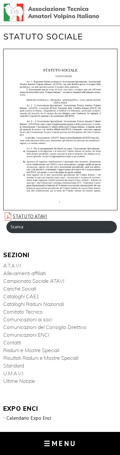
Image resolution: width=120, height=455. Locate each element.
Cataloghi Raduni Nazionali (33, 304)
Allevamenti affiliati (24, 273)
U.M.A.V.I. (13, 373)
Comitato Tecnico (23, 311)
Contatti (12, 342)
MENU (60, 443)
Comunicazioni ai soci (27, 319)
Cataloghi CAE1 (21, 296)
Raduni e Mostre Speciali (31, 350)
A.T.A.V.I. (12, 265)
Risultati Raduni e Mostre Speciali (40, 358)
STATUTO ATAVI (30, 216)
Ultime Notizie (19, 381)
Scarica (17, 227)
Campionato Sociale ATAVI (33, 281)
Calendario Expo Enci (28, 418)
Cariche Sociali (19, 288)
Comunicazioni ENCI (26, 335)
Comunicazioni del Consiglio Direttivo (44, 327)
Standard (13, 365)
